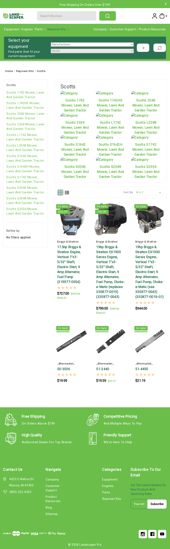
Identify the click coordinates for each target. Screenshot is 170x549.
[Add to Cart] (63, 234)
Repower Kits (56, 29)
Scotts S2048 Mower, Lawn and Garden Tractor (25, 200)
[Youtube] (162, 534)
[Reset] (159, 48)
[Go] (143, 48)
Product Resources (152, 29)
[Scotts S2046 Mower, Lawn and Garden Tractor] (69, 159)
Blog (49, 507)
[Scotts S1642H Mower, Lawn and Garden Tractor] (104, 137)
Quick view (72, 234)
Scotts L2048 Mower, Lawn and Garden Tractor (25, 148)
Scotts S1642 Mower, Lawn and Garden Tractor (25, 158)
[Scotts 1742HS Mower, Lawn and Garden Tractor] (104, 93)
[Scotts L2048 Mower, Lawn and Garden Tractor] (140, 115)
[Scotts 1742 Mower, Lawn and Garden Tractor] (69, 93)
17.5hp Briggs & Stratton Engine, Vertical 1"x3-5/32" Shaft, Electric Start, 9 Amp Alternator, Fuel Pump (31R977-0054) (69, 264)
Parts (39, 29)
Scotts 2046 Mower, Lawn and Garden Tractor (25, 116)
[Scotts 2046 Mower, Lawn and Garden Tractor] (140, 93)
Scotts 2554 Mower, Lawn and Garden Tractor (25, 126)
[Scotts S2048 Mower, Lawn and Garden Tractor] (104, 159)
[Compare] (80, 234)
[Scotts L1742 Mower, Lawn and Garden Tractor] (104, 115)
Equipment (11, 29)
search (107, 16)
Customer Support (123, 29)
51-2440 (102, 369)
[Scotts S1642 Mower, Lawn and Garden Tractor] (69, 137)
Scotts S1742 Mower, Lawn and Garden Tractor (25, 179)
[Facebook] (152, 534)
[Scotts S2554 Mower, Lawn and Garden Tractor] (140, 159)
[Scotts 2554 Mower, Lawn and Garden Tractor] (69, 115)
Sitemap (52, 514)
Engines (27, 29)
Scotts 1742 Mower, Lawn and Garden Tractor (25, 95)
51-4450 (141, 369)
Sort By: (129, 192)
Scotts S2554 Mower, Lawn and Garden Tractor (25, 211)
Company (101, 29)
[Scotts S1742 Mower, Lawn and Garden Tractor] (140, 137)
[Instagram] (143, 534)
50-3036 (63, 369)
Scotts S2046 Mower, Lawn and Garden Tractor (25, 190)
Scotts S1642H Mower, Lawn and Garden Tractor (25, 169)
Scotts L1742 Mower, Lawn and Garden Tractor (25, 137)
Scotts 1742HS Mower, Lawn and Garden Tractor (25, 105)
